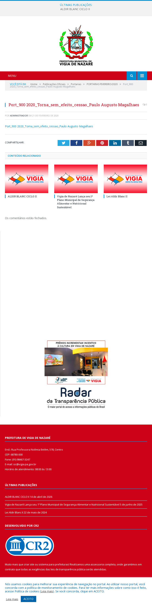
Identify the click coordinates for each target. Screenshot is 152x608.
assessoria (97, 564)
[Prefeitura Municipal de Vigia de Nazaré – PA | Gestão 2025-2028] (76, 44)
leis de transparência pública (68, 569)
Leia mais (47, 591)
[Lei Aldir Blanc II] (125, 179)
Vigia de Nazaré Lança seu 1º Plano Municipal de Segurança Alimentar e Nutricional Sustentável (75, 202)
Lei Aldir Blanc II (116, 196)
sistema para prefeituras (54, 564)
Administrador (19, 115)
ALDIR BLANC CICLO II (75, 9)
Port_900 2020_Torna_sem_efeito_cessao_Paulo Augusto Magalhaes (49, 126)
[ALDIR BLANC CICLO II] (26, 179)
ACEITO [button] (28, 599)
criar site (29, 564)
